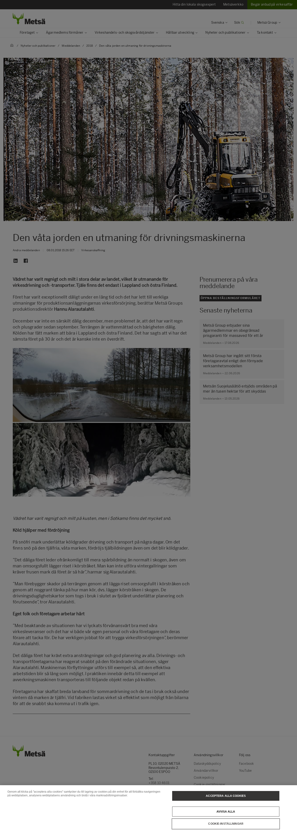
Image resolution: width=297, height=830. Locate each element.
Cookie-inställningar (225, 823)
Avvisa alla (225, 811)
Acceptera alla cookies (226, 795)
